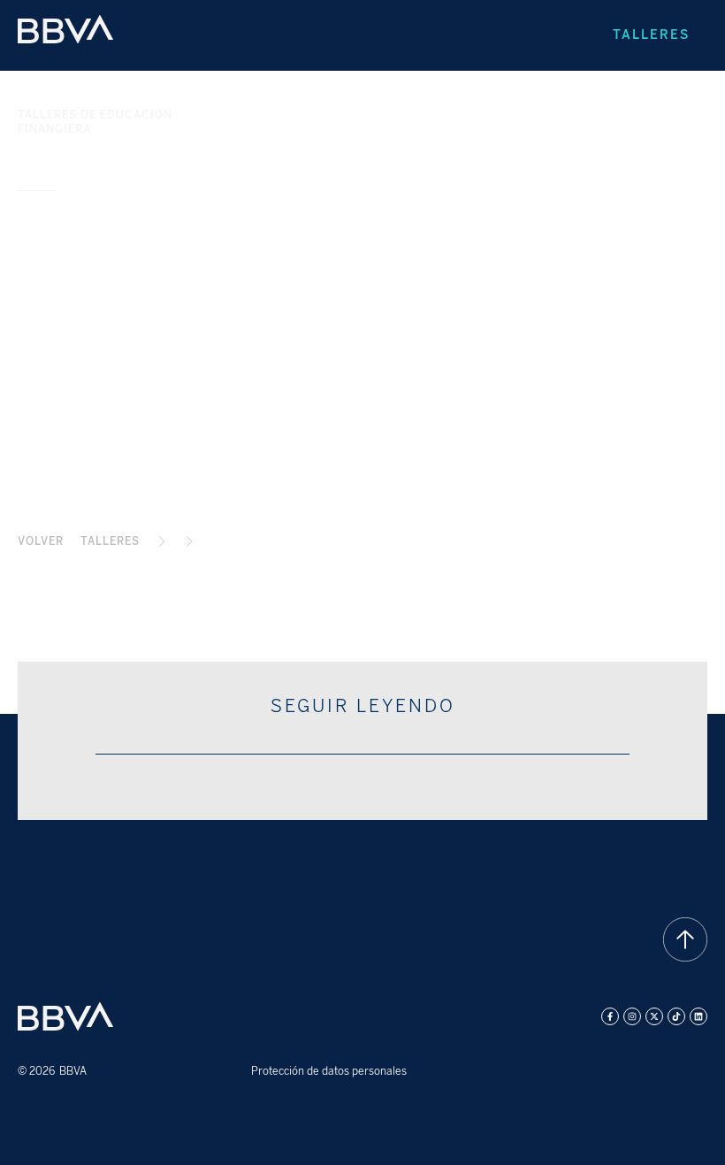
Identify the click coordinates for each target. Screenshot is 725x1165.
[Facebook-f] (610, 1016)
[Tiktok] (676, 1016)
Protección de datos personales (329, 1071)
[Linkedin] (698, 1016)
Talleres (651, 34)
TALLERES (110, 541)
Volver (41, 541)
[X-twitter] (654, 1016)
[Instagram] (632, 1016)
